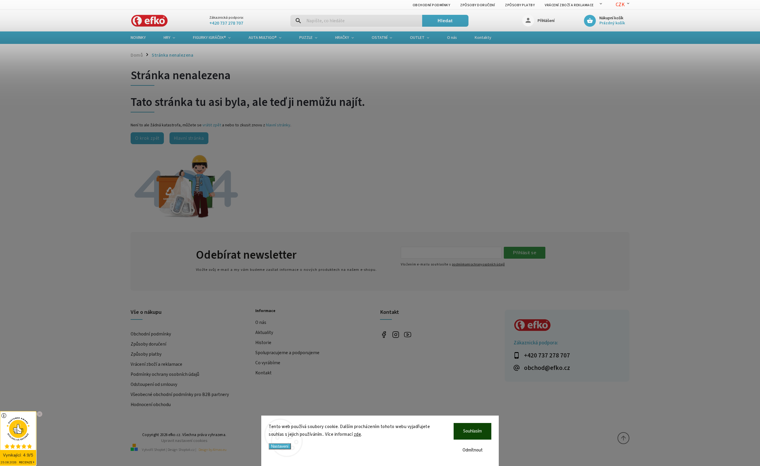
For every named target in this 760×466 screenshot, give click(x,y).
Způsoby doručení (477, 5)
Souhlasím (472, 431)
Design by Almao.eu (213, 449)
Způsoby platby (520, 5)
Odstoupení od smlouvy (154, 384)
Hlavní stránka (189, 138)
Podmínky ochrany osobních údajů (165, 374)
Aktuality (264, 332)
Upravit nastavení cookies (184, 441)
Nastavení (280, 446)
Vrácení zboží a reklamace (569, 5)
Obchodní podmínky (431, 5)
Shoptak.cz (186, 449)
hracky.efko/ (395, 334)
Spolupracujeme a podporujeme (287, 352)
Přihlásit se (524, 252)
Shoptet (159, 449)
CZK (620, 4)
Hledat (445, 20)
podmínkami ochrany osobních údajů (478, 264)
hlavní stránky (278, 125)
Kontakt (263, 373)
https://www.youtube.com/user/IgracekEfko (407, 334)
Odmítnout (473, 450)
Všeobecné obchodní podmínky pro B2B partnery (180, 394)
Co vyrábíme (267, 363)
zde (357, 434)
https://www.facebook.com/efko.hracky (383, 334)
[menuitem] (143, 37)
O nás (260, 322)
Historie (263, 342)
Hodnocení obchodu (151, 404)
